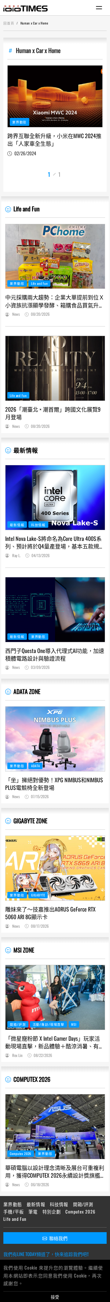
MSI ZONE (23, 949)
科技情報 (38, 524)
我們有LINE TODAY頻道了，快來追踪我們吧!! (46, 1254)
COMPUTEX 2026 (31, 1079)
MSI (74, 1024)
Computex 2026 (20, 1153)
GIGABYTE (38, 895)
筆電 (33, 1211)
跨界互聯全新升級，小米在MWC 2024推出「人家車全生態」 (54, 139)
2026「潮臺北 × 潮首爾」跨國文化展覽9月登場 (53, 413)
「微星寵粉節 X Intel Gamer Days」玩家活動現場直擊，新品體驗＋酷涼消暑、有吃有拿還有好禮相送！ (54, 1042)
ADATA (35, 765)
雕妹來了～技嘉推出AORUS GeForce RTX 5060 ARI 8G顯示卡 (50, 913)
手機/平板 (13, 1211)
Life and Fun (26, 208)
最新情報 (25, 450)
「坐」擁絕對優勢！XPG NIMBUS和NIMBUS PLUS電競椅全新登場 (54, 783)
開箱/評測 (18, 1024)
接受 (55, 1297)
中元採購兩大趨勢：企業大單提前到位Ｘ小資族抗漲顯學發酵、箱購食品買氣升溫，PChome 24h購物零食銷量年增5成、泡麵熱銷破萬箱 (55, 301)
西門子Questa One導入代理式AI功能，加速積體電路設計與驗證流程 (54, 654)
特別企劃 (51, 1211)
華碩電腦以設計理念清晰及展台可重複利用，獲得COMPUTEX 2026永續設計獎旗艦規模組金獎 (54, 1171)
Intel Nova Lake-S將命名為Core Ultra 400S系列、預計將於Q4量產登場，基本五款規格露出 (55, 542)
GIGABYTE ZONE (30, 820)
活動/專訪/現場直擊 (48, 1024)
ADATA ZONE (26, 691)
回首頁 (8, 23)
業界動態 (19, 121)
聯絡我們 (58, 1238)
